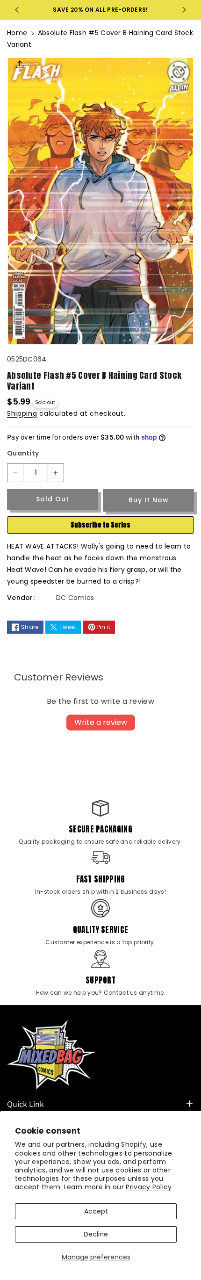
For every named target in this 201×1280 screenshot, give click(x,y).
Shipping (22, 413)
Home (17, 32)
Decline (96, 1234)
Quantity (23, 453)
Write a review (100, 722)
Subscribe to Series (100, 525)
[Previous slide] (17, 10)
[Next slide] (184, 10)
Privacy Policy (149, 1187)
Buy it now (149, 500)
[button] (19, 68)
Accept (96, 1211)
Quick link (25, 1104)
